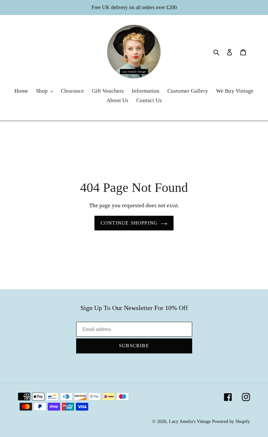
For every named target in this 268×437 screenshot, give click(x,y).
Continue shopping (129, 223)
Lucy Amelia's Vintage (190, 421)
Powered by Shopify (231, 421)
